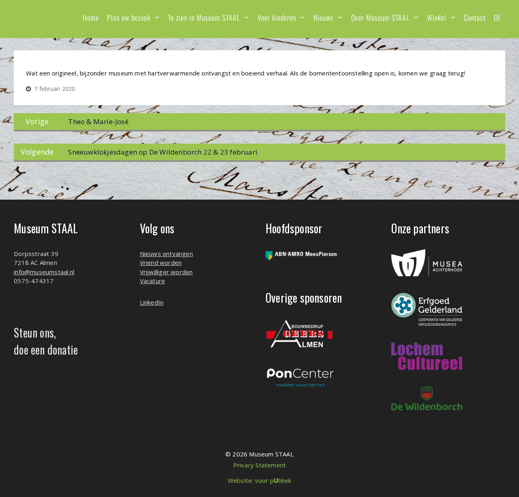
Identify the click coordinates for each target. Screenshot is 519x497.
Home (91, 17)
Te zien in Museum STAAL (204, 17)
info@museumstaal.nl (44, 272)
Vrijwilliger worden (166, 272)
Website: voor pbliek (259, 480)
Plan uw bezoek (128, 17)
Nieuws (323, 17)
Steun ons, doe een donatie (46, 341)
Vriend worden (161, 262)
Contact (475, 17)
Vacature (152, 281)
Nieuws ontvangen (166, 254)
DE (497, 17)
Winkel (436, 17)
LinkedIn (152, 302)
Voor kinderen (276, 17)
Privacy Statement (259, 465)
